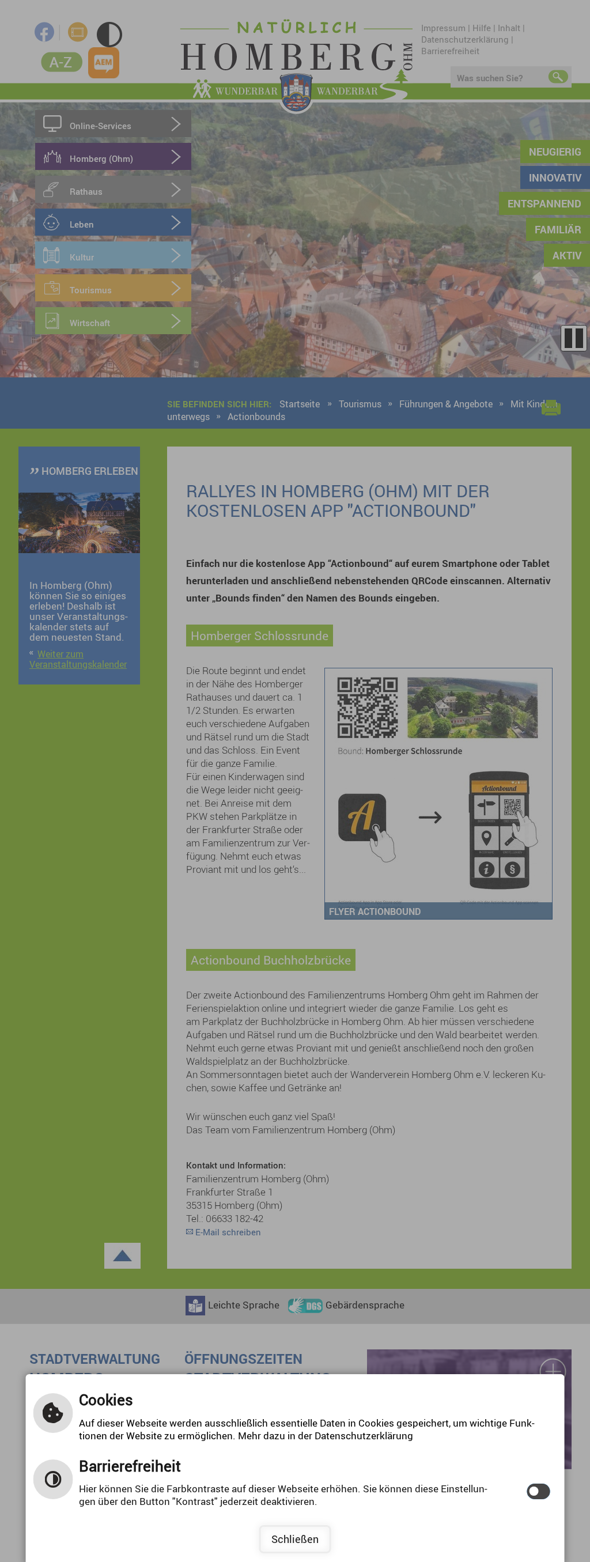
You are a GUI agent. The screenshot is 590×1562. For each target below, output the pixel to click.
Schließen (295, 1539)
